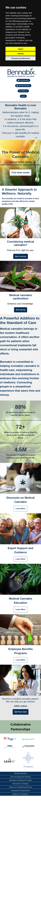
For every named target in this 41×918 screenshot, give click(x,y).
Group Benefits (24, 80)
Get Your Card (20, 712)
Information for (20, 784)
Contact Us (24, 91)
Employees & (20, 790)
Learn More (20, 509)
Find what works (20, 172)
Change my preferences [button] (20, 58)
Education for (20, 780)
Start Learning (20, 256)
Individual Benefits (24, 85)
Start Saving (20, 310)
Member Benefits (20, 773)
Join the (20, 777)
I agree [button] (20, 49)
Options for (20, 787)
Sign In (23, 96)
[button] (36, 137)
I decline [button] (20, 54)
